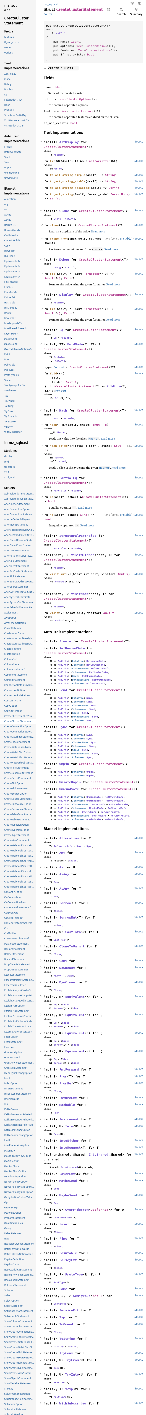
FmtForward (69, 1069)
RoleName (78, 683)
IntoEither (69, 1140)
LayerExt (67, 1174)
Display (66, 295)
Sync (63, 727)
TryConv (66, 1353)
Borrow (65, 903)
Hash (63, 410)
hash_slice (59, 445)
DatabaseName (80, 679)
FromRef (66, 1083)
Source (48, 14)
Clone (64, 211)
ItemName (78, 664)
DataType (78, 661)
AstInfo (61, 33)
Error (68, 278)
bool (90, 54)
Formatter (92, 273)
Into (69, 1126)
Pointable (68, 1253)
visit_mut (58, 574)
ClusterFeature (97, 50)
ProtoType (74, 1274)
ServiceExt (69, 1310)
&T (106, 1210)
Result (50, 278)
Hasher (61, 432)
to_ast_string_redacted (69, 187)
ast (56, 4)
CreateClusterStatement (65, 147)
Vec (79, 46)
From (63, 1076)
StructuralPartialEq (78, 536)
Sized (62, 461)
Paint (64, 1224)
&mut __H (100, 424)
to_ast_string (61, 194)
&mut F (71, 382)
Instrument (69, 1119)
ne (51, 514)
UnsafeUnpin (70, 782)
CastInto (73, 932)
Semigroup (82, 1296)
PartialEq (68, 478)
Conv (63, 961)
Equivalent (75, 997)
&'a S (97, 1296)
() (59, 278)
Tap (62, 1317)
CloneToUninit (72, 946)
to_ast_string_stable (67, 181)
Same (63, 1289)
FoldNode (75, 344)
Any (62, 853)
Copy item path (108, 9)
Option (96, 1210)
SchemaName (79, 672)
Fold (57, 398)
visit (54, 613)
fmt (52, 161)
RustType (59, 1282)
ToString (67, 1339)
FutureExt (68, 1098)
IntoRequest (70, 1147)
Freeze (65, 641)
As (61, 867)
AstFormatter (99, 161)
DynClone (67, 982)
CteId (75, 676)
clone (54, 225)
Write (58, 168)
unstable (125, 238)
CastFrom (59, 939)
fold (53, 373)
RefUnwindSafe (72, 648)
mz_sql (48, 4)
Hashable (67, 1105)
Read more (98, 231)
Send (63, 690)
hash (53, 424)
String (110, 175)
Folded (58, 367)
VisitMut (60, 581)
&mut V (123, 574)
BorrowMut (68, 917)
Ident (75, 41)
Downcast (67, 968)
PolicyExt (68, 1260)
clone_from (59, 238)
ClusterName (80, 668)
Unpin (64, 764)
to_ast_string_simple (67, 175)
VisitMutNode (83, 555)
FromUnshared (69, 1167)
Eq (61, 330)
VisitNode (80, 594)
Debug (64, 259)
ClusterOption (95, 46)
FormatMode (119, 194)
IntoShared (98, 1154)
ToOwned (66, 1324)
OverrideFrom (77, 1210)
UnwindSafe (69, 789)
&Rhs (83, 514)
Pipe (63, 1238)
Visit (58, 620)
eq (51, 497)
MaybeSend (68, 1181)
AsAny (64, 874)
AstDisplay (69, 142)
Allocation (69, 838)
